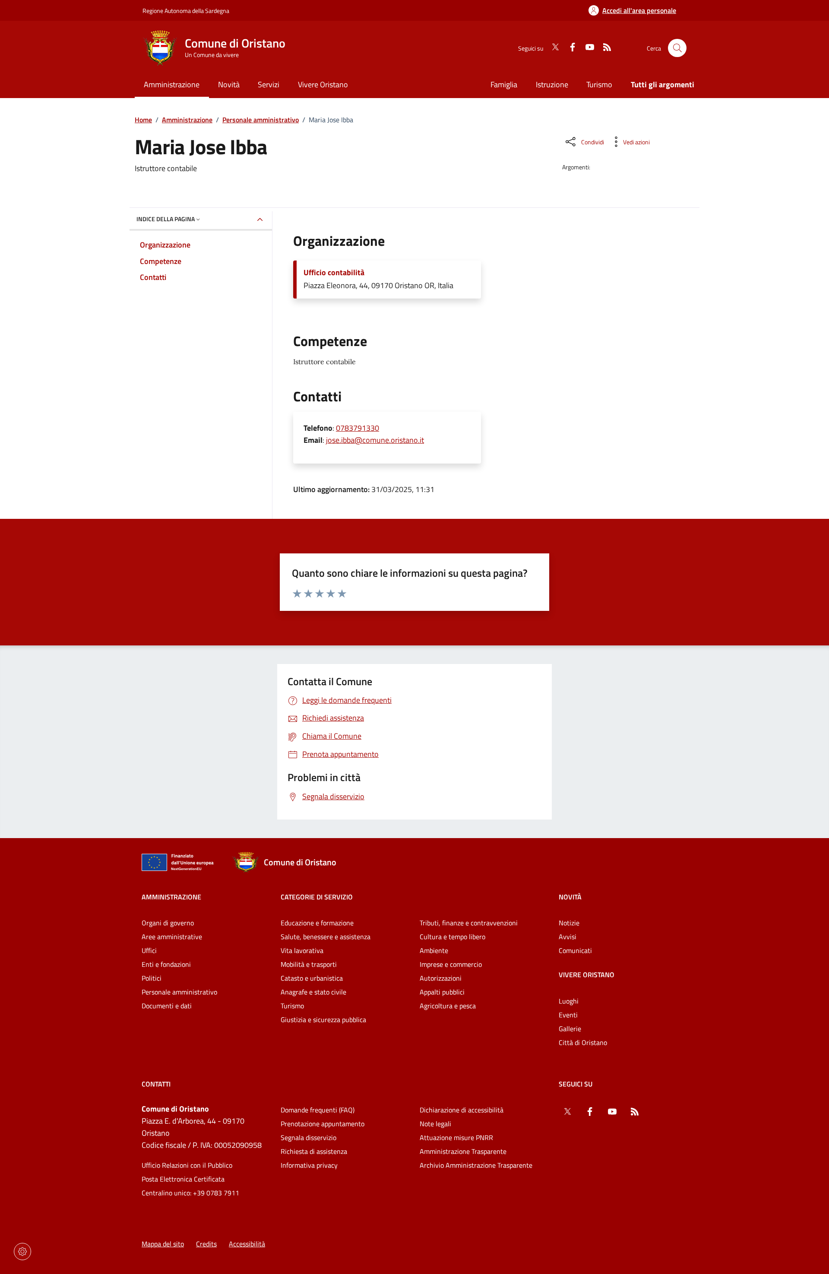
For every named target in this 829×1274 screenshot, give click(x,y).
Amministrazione (187, 119)
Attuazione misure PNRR (456, 1137)
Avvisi (567, 936)
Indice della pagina (165, 218)
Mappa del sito (163, 1244)
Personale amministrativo (260, 119)
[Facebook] (569, 48)
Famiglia (503, 84)
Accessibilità (247, 1244)
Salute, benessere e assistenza (325, 936)
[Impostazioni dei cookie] (22, 1251)
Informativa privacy (309, 1165)
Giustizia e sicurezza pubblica (323, 1019)
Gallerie (570, 1028)
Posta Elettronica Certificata (183, 1179)
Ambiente (434, 950)
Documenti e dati (167, 1006)
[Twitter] (551, 48)
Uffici (149, 950)
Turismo (599, 84)
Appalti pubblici (442, 992)
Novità (570, 897)
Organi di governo (168, 923)
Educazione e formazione (317, 923)
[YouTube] (586, 48)
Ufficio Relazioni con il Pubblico (187, 1165)
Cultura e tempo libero (452, 936)
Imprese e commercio (451, 964)
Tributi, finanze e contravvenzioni (469, 923)
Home (143, 119)
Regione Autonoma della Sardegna (185, 10)
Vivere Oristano (586, 974)
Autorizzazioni (441, 978)
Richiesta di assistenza (314, 1151)
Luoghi (569, 1001)
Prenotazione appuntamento (322, 1123)
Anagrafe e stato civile (313, 992)
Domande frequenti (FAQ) (317, 1110)
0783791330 (357, 428)
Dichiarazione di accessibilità (461, 1110)
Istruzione (552, 84)
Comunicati (575, 950)
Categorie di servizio (317, 897)
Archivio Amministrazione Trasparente (476, 1165)
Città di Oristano (583, 1042)
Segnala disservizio (308, 1137)
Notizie (569, 923)
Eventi (568, 1015)
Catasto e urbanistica (312, 978)
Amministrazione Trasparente (463, 1151)
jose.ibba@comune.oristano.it (375, 440)
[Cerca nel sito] (677, 48)
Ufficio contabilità (334, 272)
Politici (151, 978)
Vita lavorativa (302, 950)
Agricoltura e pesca (448, 1006)
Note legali (435, 1123)
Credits (206, 1244)
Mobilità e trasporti (309, 964)
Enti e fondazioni (166, 964)
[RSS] (603, 48)
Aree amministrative (172, 936)
